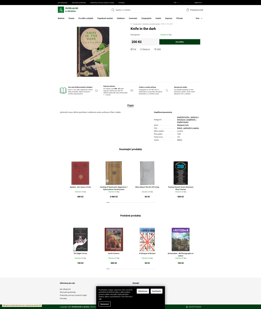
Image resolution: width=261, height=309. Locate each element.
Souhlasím (156, 291)
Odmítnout (142, 291)
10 (149, 202)
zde (100, 299)
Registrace (198, 2)
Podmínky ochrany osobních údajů (102, 3)
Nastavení (104, 304)
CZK (175, 2)
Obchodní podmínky (79, 3)
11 (153, 202)
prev (61, 181)
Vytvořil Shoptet (195, 307)
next (199, 181)
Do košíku (180, 42)
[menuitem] (61, 18)
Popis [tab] (130, 105)
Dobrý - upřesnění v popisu (188, 128)
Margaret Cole (183, 125)
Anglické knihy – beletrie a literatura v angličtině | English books (188, 119)
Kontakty (122, 3)
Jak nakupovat (62, 3)
